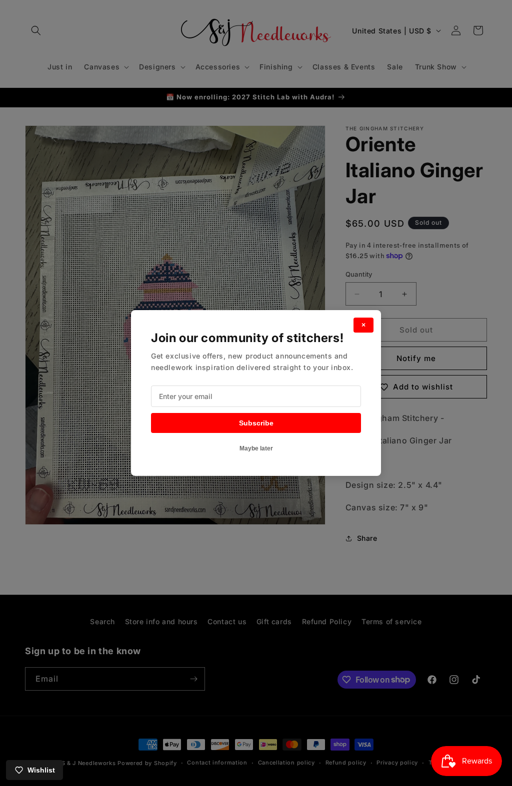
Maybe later (256, 448)
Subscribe (256, 423)
